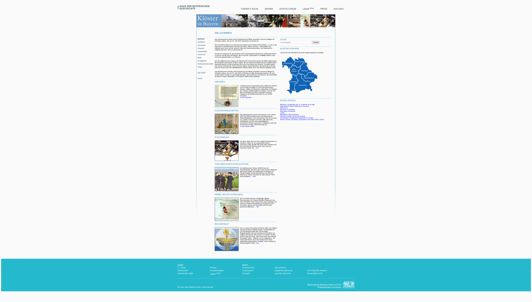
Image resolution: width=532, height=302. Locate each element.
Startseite (201, 39)
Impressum (247, 270)
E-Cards (181, 267)
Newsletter (182, 270)
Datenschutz (248, 267)
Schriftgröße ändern (317, 270)
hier (257, 148)
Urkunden (201, 48)
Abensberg (283, 108)
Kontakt (246, 273)
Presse (323, 9)
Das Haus (339, 9)
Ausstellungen (287, 9)
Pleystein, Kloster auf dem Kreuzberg (292, 116)
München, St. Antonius (287, 109)
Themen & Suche (249, 9)
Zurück (200, 78)
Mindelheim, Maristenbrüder (289, 114)
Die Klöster (201, 42)
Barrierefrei (280, 267)
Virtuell (200, 67)
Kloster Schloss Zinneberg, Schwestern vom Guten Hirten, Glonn (302, 119)
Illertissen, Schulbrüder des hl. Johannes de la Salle (297, 104)
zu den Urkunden (246, 97)
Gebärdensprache (283, 270)
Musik (200, 57)
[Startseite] (193, 8)
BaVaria (269, 9)
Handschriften (202, 51)
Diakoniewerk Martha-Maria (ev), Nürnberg (294, 106)
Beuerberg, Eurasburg (287, 111)
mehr (254, 176)
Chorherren (201, 54)
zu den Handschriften (247, 126)
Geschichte (201, 45)
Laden (308, 8)
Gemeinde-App (185, 273)
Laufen (282, 113)
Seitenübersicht (315, 273)
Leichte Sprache (283, 273)
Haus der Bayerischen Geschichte (196, 287)
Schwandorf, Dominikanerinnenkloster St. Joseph (296, 118)
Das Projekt (201, 73)
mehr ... (258, 243)
